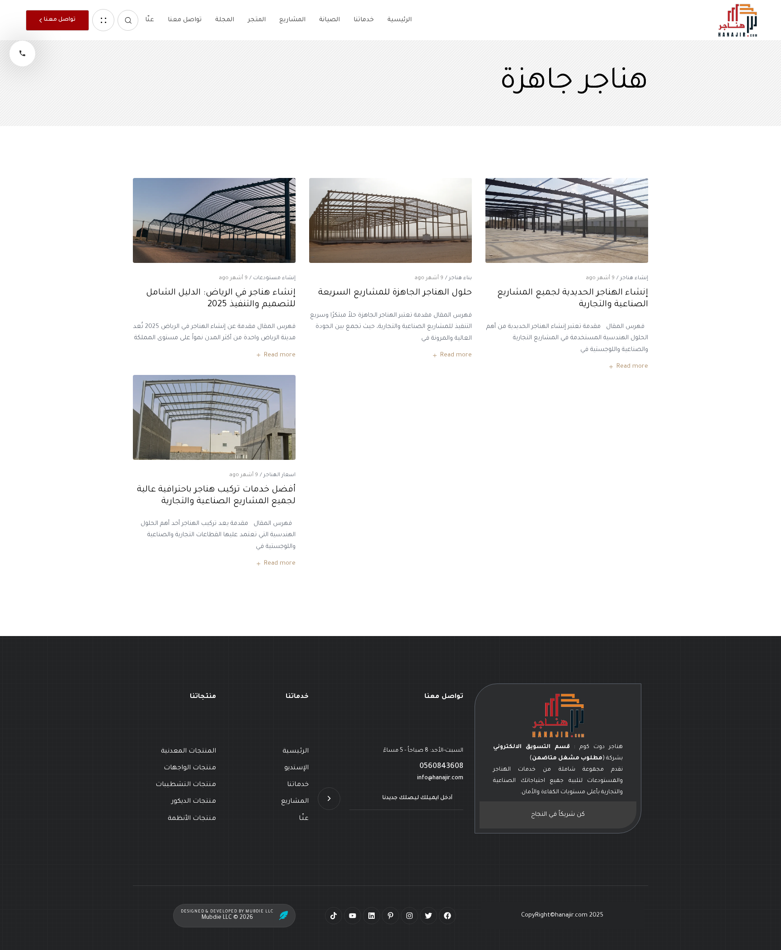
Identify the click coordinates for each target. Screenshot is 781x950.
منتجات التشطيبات (185, 785)
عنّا (149, 20)
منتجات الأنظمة (192, 819)
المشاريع (292, 20)
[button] (128, 20)
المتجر (257, 20)
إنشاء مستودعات (274, 278)
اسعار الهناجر (279, 475)
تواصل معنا (185, 20)
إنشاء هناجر (634, 278)
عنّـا (304, 819)
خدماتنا (363, 20)
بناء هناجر (460, 278)
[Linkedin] (371, 915)
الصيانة (329, 20)
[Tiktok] (333, 915)
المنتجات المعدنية (188, 751)
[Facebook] (447, 915)
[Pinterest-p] (390, 915)
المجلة (224, 20)
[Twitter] (428, 915)
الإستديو (296, 768)
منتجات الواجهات (190, 768)
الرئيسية (399, 20)
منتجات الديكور (193, 801)
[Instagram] (409, 915)
